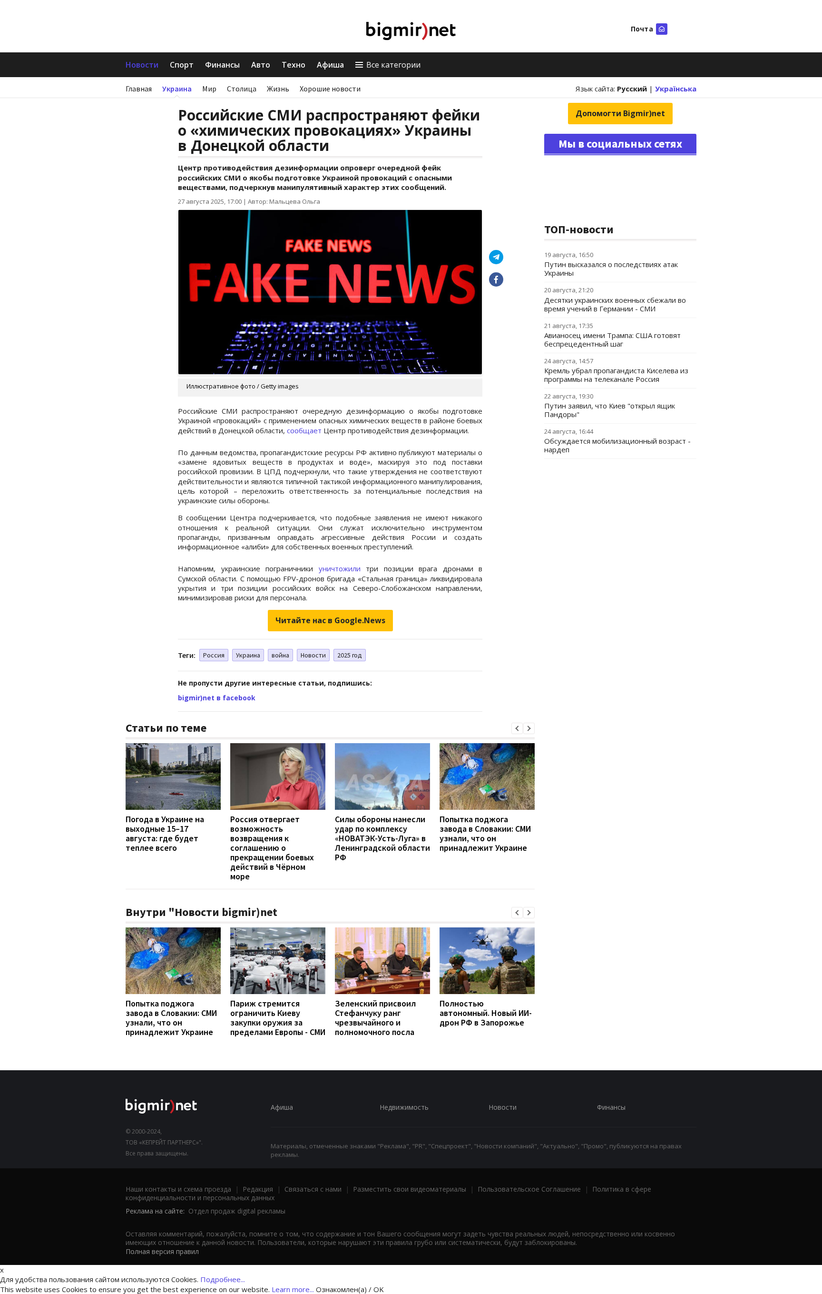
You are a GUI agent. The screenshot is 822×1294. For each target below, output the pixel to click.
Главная (139, 88)
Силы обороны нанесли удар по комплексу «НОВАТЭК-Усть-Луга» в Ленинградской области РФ (382, 838)
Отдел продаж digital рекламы (236, 1210)
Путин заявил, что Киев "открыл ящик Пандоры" (609, 410)
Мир (209, 88)
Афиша (330, 65)
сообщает (304, 430)
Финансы (222, 65)
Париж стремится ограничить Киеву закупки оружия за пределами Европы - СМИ (277, 1017)
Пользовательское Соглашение (529, 1189)
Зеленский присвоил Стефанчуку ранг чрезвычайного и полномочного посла (375, 1017)
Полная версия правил (162, 1251)
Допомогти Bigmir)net (620, 113)
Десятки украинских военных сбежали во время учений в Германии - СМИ (615, 304)
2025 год (349, 655)
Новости (142, 65)
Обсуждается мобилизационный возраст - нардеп (617, 445)
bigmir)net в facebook (216, 697)
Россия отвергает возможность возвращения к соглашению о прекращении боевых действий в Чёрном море (272, 848)
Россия (214, 655)
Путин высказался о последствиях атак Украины (611, 268)
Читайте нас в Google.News (330, 620)
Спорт (182, 65)
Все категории (393, 65)
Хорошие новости (330, 88)
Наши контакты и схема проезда (178, 1189)
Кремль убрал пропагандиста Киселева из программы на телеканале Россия (616, 375)
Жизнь (278, 88)
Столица (241, 88)
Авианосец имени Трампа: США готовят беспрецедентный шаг (612, 339)
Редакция (258, 1189)
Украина (177, 88)
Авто (260, 65)
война (280, 655)
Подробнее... (222, 1279)
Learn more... (293, 1289)
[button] (517, 728)
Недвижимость (404, 1107)
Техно (293, 65)
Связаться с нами (313, 1189)
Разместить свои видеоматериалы (409, 1189)
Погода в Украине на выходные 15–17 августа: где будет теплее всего (165, 833)
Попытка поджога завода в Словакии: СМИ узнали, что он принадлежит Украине (485, 833)
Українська (675, 88)
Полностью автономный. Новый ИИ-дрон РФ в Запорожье (486, 1013)
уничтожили (340, 568)
